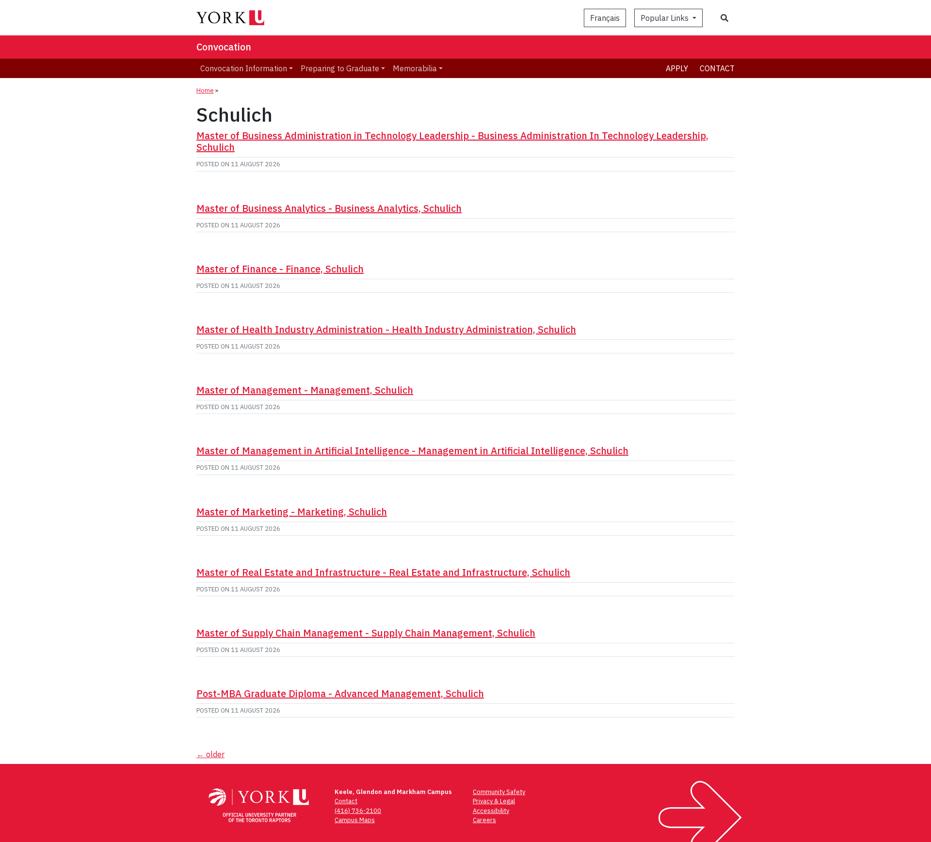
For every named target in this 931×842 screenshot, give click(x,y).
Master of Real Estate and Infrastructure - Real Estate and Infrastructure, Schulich (383, 572)
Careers (484, 820)
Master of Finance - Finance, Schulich (280, 268)
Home (205, 90)
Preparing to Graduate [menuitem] (340, 68)
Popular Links (665, 18)
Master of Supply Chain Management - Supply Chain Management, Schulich (365, 632)
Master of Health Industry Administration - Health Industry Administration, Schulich (386, 329)
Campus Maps (355, 820)
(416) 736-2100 (358, 811)
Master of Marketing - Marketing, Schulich (291, 511)
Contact (717, 68)
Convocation (223, 46)
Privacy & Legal (494, 801)
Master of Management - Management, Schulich (304, 390)
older (210, 754)
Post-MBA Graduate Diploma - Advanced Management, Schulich (340, 693)
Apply (677, 68)
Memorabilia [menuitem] (415, 68)
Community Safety (499, 792)
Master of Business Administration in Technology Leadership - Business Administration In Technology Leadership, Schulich (452, 141)
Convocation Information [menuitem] (243, 68)
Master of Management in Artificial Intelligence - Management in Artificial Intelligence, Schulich (412, 450)
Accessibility (491, 811)
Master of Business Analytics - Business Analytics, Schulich (329, 208)
